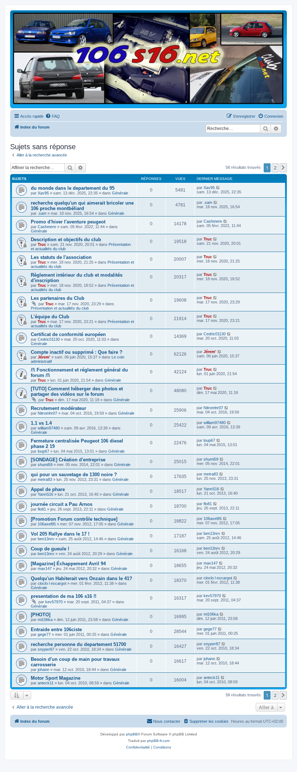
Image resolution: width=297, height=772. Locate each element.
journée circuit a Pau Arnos (61, 504)
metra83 (45, 479)
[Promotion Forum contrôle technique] (74, 519)
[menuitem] (52, 116)
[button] (283, 167)
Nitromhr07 (47, 413)
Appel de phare (48, 489)
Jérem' (44, 357)
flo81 (42, 509)
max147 (45, 568)
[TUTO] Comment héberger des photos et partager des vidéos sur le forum (77, 391)
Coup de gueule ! (50, 548)
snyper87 (46, 649)
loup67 (43, 451)
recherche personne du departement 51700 (78, 644)
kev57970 (54, 602)
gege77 (44, 634)
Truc (42, 244)
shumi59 (45, 464)
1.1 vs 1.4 (41, 423)
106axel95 (47, 524)
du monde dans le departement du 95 (72, 188)
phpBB (132, 734)
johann (43, 669)
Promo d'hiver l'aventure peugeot (68, 222)
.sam (42, 213)
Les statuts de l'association (61, 257)
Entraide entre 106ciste (56, 629)
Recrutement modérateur (58, 408)
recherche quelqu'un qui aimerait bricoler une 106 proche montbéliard (82, 205)
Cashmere (47, 227)
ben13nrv (46, 539)
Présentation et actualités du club (60, 308)
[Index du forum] (148, 59)
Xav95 (43, 193)
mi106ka (45, 619)
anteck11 (46, 683)
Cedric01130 (49, 339)
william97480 (49, 428)
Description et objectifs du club (66, 239)
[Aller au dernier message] (218, 187)
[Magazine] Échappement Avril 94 (68, 563)
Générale (120, 193)
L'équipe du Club (50, 316)
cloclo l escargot (52, 583)
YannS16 (45, 494)
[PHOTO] (40, 614)
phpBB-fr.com (158, 741)
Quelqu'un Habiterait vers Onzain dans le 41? (81, 578)
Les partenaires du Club (57, 298)
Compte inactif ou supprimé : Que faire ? (76, 352)
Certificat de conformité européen (68, 334)
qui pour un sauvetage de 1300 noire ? (74, 474)
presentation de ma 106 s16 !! (63, 596)
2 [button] (275, 167)
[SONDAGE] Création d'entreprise (68, 459)
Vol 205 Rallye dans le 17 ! (60, 534)
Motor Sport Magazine (55, 678)
